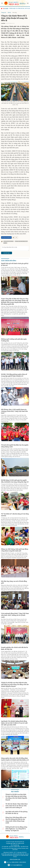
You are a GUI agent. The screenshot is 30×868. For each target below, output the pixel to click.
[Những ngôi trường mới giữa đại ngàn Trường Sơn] (15, 361)
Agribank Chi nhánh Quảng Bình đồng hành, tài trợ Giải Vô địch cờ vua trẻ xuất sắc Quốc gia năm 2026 (14, 723)
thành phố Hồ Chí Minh (8, 241)
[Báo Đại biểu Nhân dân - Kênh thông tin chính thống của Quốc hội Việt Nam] (15, 3)
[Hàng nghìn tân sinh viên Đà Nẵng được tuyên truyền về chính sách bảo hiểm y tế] (15, 779)
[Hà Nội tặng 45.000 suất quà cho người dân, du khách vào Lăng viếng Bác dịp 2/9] (15, 501)
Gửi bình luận (6, 253)
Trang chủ (3, 12)
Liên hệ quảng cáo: (15, 859)
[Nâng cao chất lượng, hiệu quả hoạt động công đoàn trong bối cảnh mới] (15, 568)
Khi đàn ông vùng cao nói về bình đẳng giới (14, 582)
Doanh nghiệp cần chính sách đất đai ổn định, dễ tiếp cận (14, 648)
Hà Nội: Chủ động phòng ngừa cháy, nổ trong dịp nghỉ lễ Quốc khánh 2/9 (14, 375)
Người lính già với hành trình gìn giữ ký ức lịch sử (14, 264)
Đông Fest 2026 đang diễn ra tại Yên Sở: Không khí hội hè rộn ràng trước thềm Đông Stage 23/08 (15, 820)
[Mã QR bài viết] (16, 237)
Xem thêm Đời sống (8, 260)
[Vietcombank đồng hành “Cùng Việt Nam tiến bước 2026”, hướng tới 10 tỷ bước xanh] (15, 634)
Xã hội (9, 12)
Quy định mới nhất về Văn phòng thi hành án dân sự (16, 812)
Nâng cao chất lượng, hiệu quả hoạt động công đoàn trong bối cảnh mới (14, 550)
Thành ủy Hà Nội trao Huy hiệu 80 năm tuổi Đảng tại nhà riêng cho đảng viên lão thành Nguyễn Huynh (15, 684)
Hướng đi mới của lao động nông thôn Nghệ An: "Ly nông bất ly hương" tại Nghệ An (16, 828)
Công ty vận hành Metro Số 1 (21, 241)
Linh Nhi (3, 23)
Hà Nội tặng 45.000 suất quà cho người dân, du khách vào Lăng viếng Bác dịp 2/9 (15, 481)
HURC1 (5, 243)
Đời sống (15, 12)
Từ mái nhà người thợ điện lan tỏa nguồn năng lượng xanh (14, 446)
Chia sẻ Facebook (7, 237)
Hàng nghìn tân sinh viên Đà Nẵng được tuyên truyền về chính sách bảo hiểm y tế (15, 759)
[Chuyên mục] (2, 3)
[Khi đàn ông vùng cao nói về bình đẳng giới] (15, 600)
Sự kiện (6, 8)
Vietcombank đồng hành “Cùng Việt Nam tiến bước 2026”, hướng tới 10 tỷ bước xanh (15, 615)
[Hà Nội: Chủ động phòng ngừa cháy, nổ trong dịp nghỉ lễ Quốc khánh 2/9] (15, 396)
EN (27, 3)
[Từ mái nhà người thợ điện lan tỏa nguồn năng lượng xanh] (15, 467)
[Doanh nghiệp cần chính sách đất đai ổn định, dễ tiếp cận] (15, 669)
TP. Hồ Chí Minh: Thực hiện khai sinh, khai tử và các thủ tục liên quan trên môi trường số (16, 805)
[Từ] (15, 536)
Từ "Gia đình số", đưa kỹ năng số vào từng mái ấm (15, 514)
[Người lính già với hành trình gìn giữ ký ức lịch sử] (15, 286)
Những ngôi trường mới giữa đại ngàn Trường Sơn (14, 340)
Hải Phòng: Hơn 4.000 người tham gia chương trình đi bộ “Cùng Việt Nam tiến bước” (14, 411)
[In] (13, 237)
